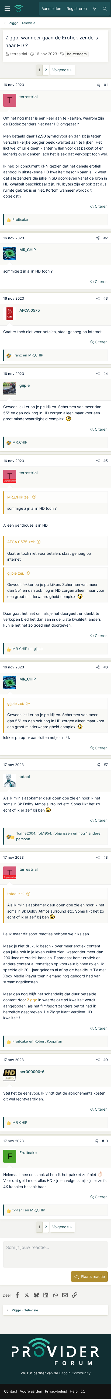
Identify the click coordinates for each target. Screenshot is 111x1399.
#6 (105, 667)
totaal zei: (16, 893)
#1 (106, 85)
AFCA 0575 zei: (21, 541)
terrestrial (18, 53)
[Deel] (98, 84)
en (27, 355)
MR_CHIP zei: (18, 497)
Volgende (60, 70)
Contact (10, 1391)
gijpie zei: (15, 573)
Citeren (101, 206)
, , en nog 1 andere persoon (58, 836)
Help (74, 1391)
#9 (105, 1060)
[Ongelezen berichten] (94, 9)
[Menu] (7, 8)
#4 (105, 373)
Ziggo (32, 1000)
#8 (105, 857)
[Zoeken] (105, 9)
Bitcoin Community (75, 1373)
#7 (106, 764)
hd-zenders (77, 54)
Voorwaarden (31, 1391)
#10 (105, 1141)
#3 (105, 298)
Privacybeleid (56, 1391)
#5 (105, 461)
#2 (105, 238)
